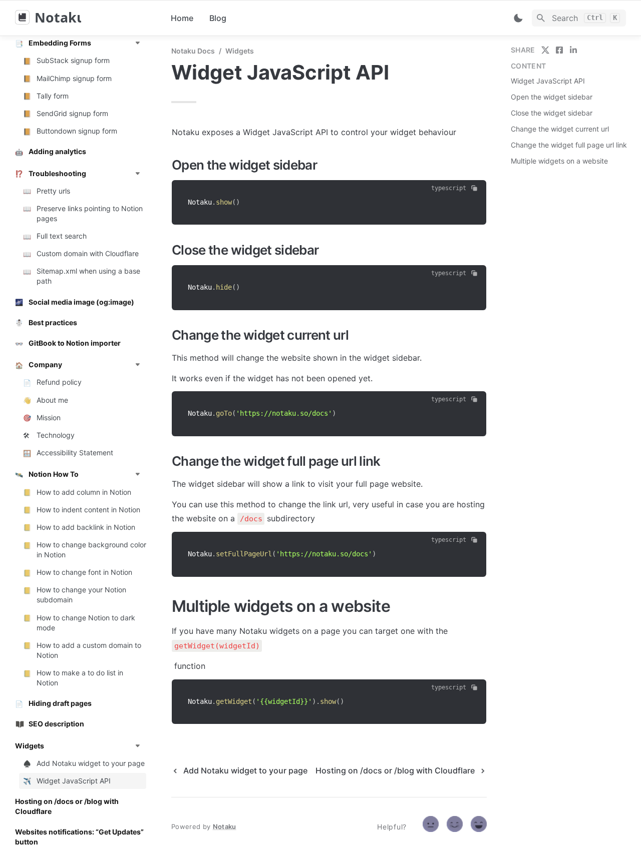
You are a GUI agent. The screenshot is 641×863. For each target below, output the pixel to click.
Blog (217, 18)
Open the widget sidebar (551, 97)
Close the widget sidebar (551, 113)
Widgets (239, 51)
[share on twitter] (545, 50)
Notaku (224, 826)
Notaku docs (193, 51)
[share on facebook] (559, 50)
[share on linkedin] (573, 50)
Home (182, 18)
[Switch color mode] (518, 18)
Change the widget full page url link (569, 145)
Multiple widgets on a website (559, 161)
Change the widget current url (560, 129)
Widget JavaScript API (548, 81)
